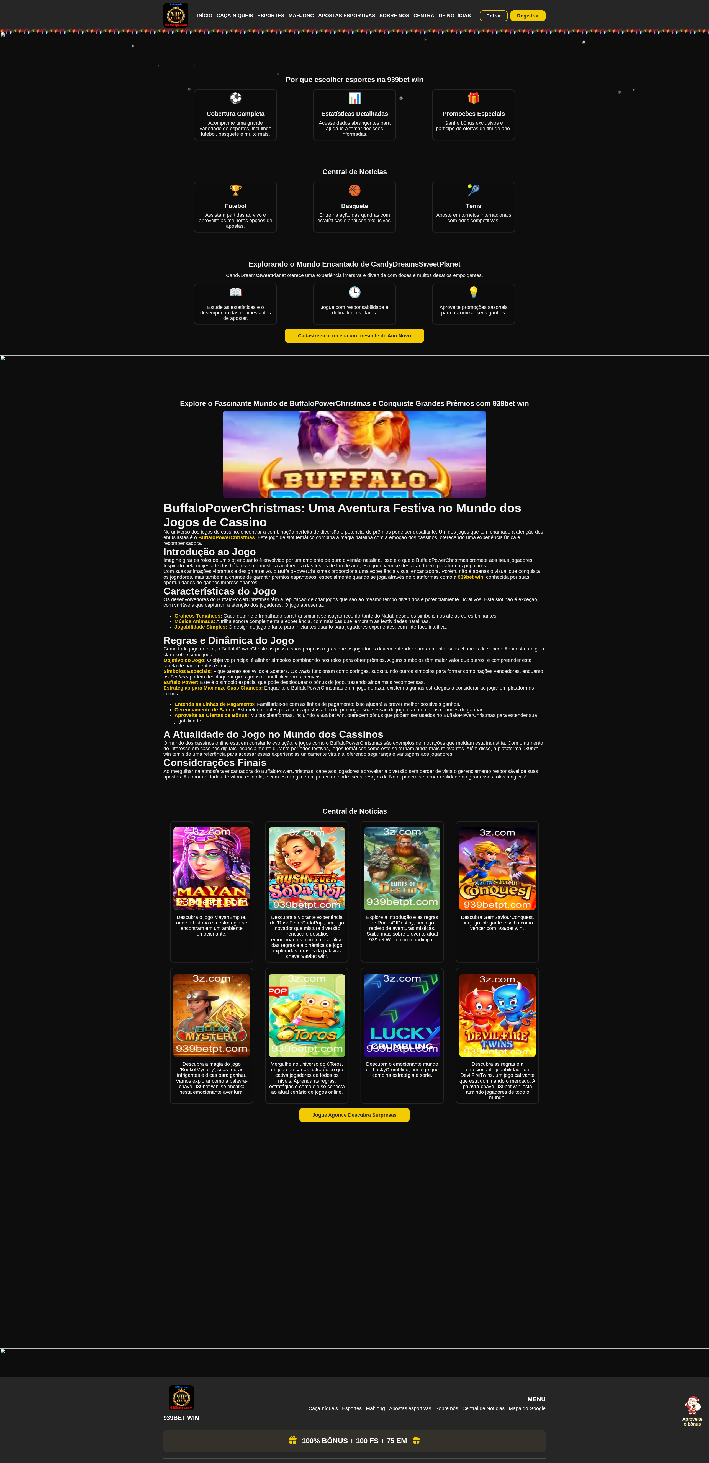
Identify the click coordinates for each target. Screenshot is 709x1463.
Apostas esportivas (346, 15)
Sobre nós (394, 15)
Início (204, 15)
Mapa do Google (527, 1408)
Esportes (270, 15)
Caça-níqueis (235, 15)
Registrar (528, 16)
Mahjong (301, 15)
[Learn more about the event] (354, 57)
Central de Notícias (442, 15)
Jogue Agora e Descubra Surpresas (354, 1115)
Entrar (493, 16)
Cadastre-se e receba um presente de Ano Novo (354, 336)
